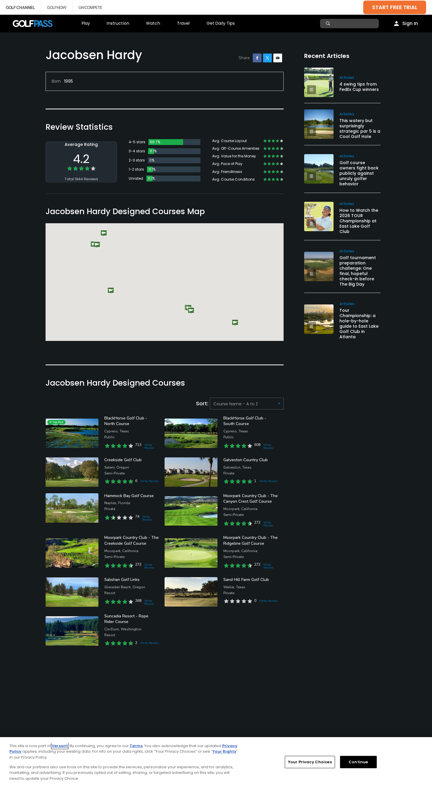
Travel (183, 23)
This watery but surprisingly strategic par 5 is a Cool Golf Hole (359, 128)
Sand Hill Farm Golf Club (246, 579)
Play (86, 23)
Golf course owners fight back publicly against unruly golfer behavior (359, 173)
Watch (153, 23)
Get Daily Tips (221, 23)
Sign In (410, 23)
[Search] (328, 23)
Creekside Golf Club (123, 460)
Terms (136, 746)
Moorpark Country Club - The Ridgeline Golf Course (250, 540)
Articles (346, 77)
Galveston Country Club (245, 460)
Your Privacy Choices (310, 762)
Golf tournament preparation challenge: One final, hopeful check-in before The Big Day (357, 271)
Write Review (149, 446)
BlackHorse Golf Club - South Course (244, 421)
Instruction (118, 23)
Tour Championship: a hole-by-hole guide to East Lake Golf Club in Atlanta (359, 323)
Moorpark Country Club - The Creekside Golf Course (131, 540)
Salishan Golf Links (122, 579)
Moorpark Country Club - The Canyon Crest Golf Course (250, 498)
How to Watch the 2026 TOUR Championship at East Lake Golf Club (358, 220)
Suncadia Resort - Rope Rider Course (126, 619)
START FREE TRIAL (394, 7)
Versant (60, 746)
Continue (358, 762)
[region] (216, 762)
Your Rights (224, 751)
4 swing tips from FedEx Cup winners (359, 86)
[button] (97, 245)
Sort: (203, 403)
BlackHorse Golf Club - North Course (125, 421)
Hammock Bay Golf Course (129, 496)
